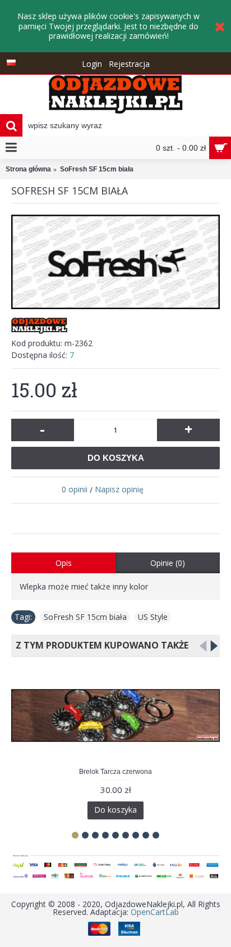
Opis (64, 563)
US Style (153, 616)
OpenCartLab (155, 912)
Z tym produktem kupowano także (99, 645)
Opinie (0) (167, 563)
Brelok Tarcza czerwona (115, 772)
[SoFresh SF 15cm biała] (115, 262)
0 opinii (74, 489)
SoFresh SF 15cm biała (85, 616)
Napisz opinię (119, 489)
